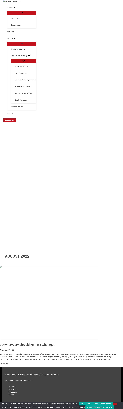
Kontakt (11, 395)
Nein (88, 404)
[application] (14, 7)
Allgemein (3, 350)
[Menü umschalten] (21, 13)
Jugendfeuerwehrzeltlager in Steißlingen (27, 344)
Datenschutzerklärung (102, 404)
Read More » (4, 364)
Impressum (12, 387)
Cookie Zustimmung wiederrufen (99, 407)
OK (82, 404)
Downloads (13, 392)
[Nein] (115, 404)
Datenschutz (13, 389)
